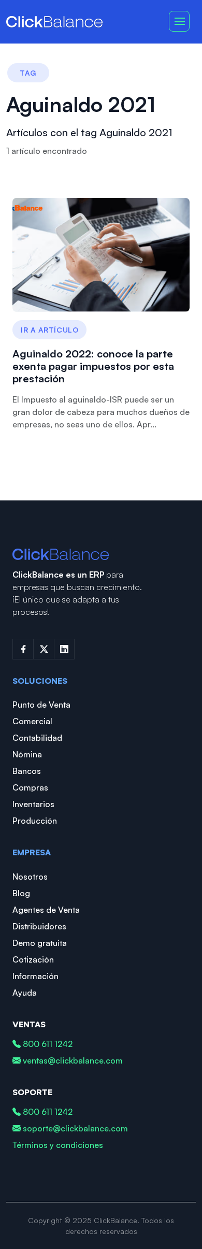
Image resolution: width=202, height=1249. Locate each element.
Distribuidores (39, 926)
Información (35, 976)
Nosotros (30, 876)
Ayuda (24, 992)
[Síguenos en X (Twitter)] (43, 649)
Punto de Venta (41, 704)
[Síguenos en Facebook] (22, 649)
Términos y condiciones (57, 1145)
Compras (30, 787)
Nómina (27, 754)
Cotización (33, 959)
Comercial (32, 721)
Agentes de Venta (46, 910)
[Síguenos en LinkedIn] (64, 649)
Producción (34, 820)
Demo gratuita (39, 943)
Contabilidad (37, 738)
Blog (21, 893)
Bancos (26, 771)
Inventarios (33, 804)
